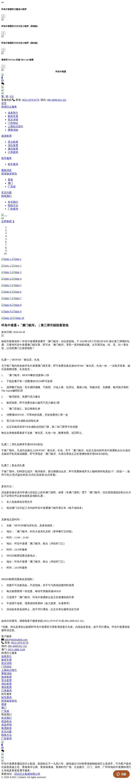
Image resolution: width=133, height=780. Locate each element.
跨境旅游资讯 (9, 173)
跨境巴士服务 (9, 106)
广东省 (12, 186)
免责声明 (6, 724)
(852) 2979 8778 (30, 99)
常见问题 (6, 192)
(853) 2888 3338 (16, 649)
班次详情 (13, 119)
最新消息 (6, 170)
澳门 (10, 183)
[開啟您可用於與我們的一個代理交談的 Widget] (121, 774)
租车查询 (13, 164)
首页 (3, 103)
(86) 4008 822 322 (56, 99)
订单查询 (13, 152)
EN (12, 96)
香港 (10, 179)
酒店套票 (13, 148)
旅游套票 (6, 135)
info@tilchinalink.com (16, 639)
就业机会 (6, 721)
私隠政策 (6, 728)
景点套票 (13, 142)
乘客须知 (13, 129)
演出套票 (13, 145)
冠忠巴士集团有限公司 (27, 774)
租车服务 (6, 158)
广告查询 (13, 208)
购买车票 (13, 116)
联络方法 (13, 205)
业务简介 (13, 112)
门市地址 (13, 123)
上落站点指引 (15, 126)
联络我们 (6, 196)
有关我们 (13, 202)
